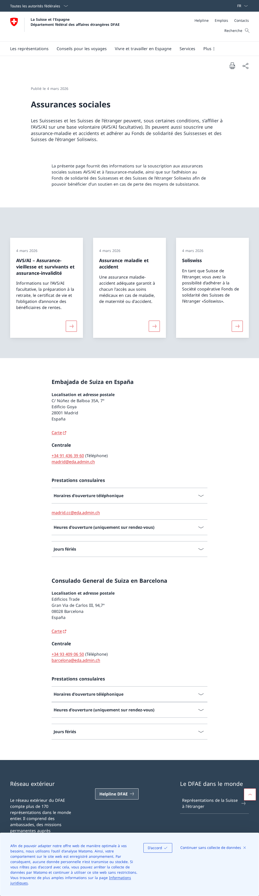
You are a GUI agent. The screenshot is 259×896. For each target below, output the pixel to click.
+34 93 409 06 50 (68, 654)
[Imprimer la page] (232, 65)
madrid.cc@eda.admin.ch (76, 512)
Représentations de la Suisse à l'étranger (210, 803)
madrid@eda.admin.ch (73, 461)
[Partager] (245, 66)
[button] (29, 49)
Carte (57, 432)
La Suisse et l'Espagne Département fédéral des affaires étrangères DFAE (75, 22)
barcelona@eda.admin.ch (76, 660)
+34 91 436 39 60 (68, 455)
